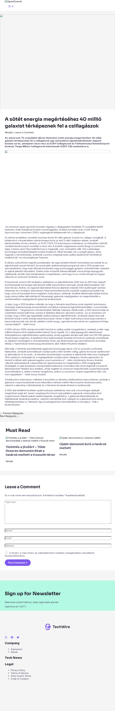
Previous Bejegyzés (11, 413)
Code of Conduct (20, 678)
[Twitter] (18, 637)
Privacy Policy (18, 670)
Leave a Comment (24, 132)
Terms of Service (20, 673)
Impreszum (16, 649)
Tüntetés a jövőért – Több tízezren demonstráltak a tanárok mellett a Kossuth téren (30, 451)
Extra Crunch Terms (21, 675)
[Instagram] (6, 637)
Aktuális (9, 132)
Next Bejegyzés (9, 416)
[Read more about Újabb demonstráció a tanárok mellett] (79, 437)
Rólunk (14, 652)
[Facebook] (12, 637)
